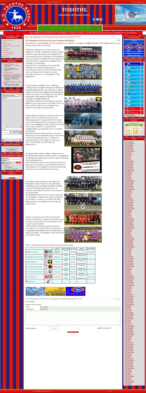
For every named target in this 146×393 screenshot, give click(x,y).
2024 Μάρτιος (128, 369)
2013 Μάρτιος (128, 172)
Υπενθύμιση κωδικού (9, 168)
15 (129, 130)
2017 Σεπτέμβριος (129, 258)
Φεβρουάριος (37, 37)
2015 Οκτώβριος (129, 221)
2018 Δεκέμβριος (129, 282)
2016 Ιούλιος (128, 235)
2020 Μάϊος (128, 307)
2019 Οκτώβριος (129, 298)
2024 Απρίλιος (128, 371)
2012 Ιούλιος (128, 159)
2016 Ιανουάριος (129, 226)
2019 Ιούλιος (128, 293)
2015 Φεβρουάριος (130, 208)
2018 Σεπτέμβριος (129, 277)
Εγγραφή (76, 28)
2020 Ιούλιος (128, 310)
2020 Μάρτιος (128, 306)
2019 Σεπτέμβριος (129, 296)
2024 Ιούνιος (128, 374)
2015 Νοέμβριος (129, 223)
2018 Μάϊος (128, 270)
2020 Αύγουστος (129, 312)
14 (126, 130)
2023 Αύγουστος (129, 358)
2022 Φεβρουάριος (130, 334)
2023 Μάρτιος (128, 353)
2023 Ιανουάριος (129, 350)
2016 (31, 37)
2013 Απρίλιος (128, 173)
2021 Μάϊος (128, 320)
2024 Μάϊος (128, 373)
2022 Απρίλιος (128, 337)
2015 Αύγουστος (129, 218)
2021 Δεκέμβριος (129, 331)
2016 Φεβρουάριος (130, 227)
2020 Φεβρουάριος (130, 304)
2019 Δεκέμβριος (129, 301)
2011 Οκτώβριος (129, 144)
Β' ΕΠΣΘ (64, 298)
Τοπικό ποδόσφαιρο (8, 68)
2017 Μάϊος (128, 251)
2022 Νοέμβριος (129, 347)
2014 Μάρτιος (128, 191)
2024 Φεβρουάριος (130, 368)
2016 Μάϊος (128, 232)
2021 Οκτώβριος (129, 328)
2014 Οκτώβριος (129, 202)
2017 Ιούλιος (128, 255)
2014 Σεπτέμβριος (129, 200)
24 (134, 132)
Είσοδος (88, 28)
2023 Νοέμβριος (129, 363)
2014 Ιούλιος (128, 197)
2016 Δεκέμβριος (129, 243)
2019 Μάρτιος (128, 286)
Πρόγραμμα (68, 298)
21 (126, 132)
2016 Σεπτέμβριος (129, 239)
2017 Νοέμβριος (129, 261)
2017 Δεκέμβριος (129, 262)
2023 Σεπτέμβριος (129, 360)
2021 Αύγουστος (129, 325)
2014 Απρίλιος (128, 192)
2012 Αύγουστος (129, 160)
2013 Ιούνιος (128, 176)
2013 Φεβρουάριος (130, 170)
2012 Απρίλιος (128, 154)
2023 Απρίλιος (128, 355)
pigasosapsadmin (54, 298)
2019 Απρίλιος (128, 288)
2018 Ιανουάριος (129, 264)
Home (26, 37)
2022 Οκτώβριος (129, 345)
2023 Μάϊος (128, 357)
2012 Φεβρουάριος (130, 151)
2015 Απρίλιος (128, 211)
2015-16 (73, 298)
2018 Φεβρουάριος (130, 266)
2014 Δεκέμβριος (129, 205)
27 (141, 132)
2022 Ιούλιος (128, 341)
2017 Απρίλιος (128, 250)
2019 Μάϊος (128, 290)
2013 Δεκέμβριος (129, 186)
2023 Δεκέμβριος (129, 365)
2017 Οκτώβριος (129, 259)
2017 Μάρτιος (128, 248)
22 (129, 132)
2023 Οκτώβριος (129, 361)
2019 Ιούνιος (128, 291)
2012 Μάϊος (128, 156)
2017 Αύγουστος (129, 256)
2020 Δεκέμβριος (129, 318)
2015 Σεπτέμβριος (129, 219)
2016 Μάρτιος (128, 229)
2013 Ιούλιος (128, 178)
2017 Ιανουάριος (129, 245)
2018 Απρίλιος (128, 269)
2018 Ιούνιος (128, 272)
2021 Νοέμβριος (129, 329)
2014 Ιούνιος (128, 195)
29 (129, 134)
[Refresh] (21, 126)
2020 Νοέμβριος (129, 317)
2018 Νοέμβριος (129, 280)
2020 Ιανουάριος (129, 302)
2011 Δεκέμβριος (129, 148)
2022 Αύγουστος (129, 342)
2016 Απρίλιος (128, 231)
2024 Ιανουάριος (129, 366)
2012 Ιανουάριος (129, 149)
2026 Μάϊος (128, 384)
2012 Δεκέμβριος (129, 167)
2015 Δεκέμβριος (129, 224)
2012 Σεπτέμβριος (129, 162)
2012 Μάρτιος (128, 152)
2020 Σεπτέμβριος (129, 314)
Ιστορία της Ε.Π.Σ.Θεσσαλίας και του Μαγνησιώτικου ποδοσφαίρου (12, 75)
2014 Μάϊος (128, 194)
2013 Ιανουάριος (129, 168)
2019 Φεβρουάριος (130, 285)
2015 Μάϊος (128, 213)
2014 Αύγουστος (129, 199)
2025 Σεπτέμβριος (129, 381)
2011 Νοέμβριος (129, 146)
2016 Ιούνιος (128, 234)
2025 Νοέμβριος (129, 382)
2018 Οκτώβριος (129, 278)
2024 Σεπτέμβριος (129, 376)
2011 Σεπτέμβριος (129, 143)
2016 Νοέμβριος (129, 242)
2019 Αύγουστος (129, 294)
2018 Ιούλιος (128, 274)
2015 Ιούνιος (128, 215)
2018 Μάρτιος (128, 267)
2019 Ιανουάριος (129, 283)
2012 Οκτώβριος (129, 164)
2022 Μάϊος (128, 339)
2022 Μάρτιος (128, 336)
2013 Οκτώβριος (129, 183)
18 (136, 130)
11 (136, 128)
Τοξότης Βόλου (7, 64)
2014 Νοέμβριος (129, 203)
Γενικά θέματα (6, 72)
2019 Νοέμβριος (129, 299)
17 (134, 130)
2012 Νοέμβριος (129, 165)
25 (42, 37)
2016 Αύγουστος (129, 237)
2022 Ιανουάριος (129, 333)
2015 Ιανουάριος (129, 207)
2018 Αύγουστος (129, 275)
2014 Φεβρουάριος (130, 189)
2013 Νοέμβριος (129, 184)
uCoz (120, 391)
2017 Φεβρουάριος (130, 247)
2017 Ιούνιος (128, 253)
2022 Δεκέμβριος (129, 349)
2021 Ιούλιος (128, 323)
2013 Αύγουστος (129, 180)
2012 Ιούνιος (128, 157)
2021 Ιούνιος (128, 322)
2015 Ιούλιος (128, 216)
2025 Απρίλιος (128, 377)
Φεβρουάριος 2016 (134, 123)
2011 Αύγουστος (129, 141)
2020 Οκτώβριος (129, 315)
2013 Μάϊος (128, 175)
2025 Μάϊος (128, 379)
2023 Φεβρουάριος (130, 352)
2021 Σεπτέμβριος (129, 326)
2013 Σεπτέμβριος (129, 181)
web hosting (115, 391)
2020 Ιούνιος (128, 309)
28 (126, 134)
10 (134, 128)
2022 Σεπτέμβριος (129, 344)
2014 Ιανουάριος (129, 188)
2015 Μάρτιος (128, 210)
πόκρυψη (9, 167)
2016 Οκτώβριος (129, 240)
